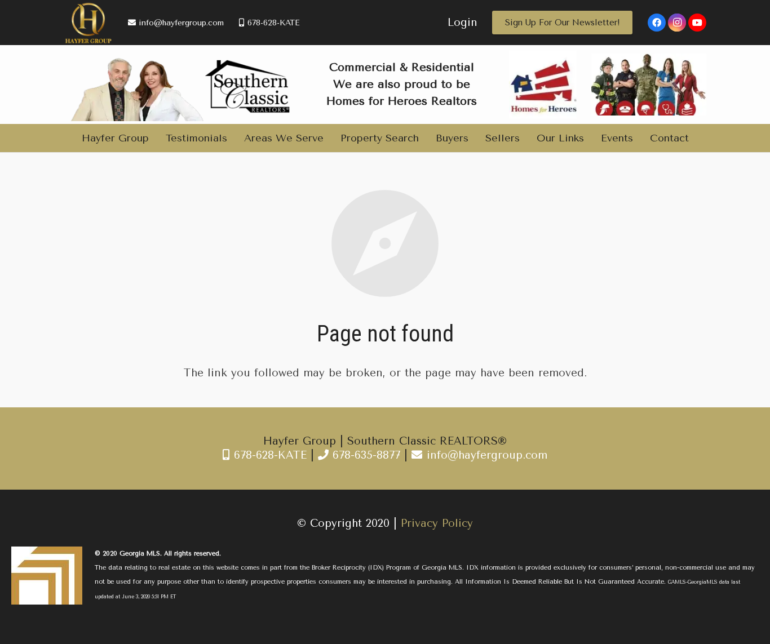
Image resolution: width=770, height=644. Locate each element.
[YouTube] (697, 23)
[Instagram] (677, 23)
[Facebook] (657, 23)
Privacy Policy (437, 523)
